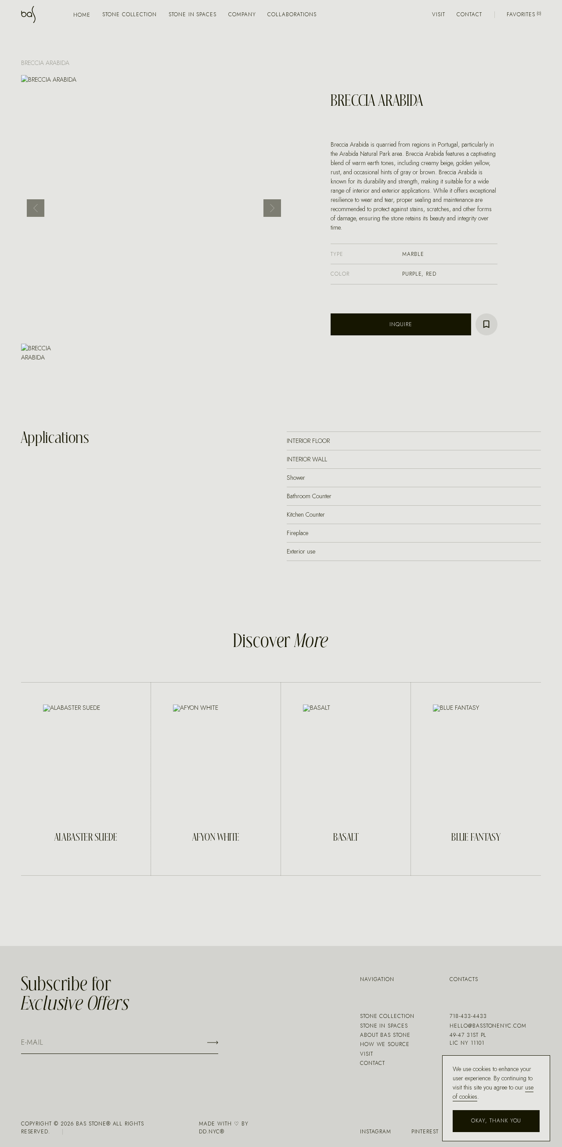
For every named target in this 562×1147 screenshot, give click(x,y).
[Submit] (212, 1042)
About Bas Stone (385, 1035)
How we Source (385, 1044)
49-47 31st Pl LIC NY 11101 (468, 1039)
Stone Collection (129, 14)
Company (242, 14)
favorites (521, 14)
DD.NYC (209, 1132)
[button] (35, 208)
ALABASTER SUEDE (86, 837)
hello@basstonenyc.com (488, 1026)
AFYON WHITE (216, 837)
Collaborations (291, 14)
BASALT (346, 837)
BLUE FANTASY (476, 837)
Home (81, 15)
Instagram (376, 1132)
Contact (469, 14)
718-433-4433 (468, 1016)
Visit (438, 14)
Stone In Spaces (192, 14)
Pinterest (425, 1132)
